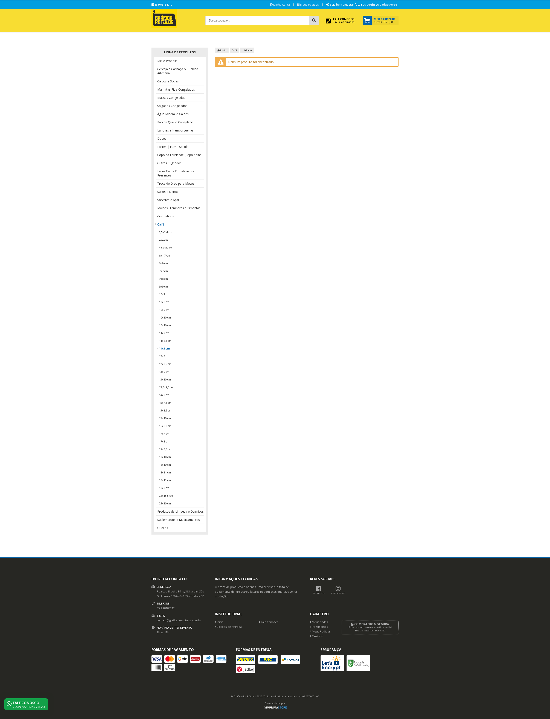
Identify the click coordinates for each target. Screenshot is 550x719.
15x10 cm (165, 418)
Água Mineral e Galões (173, 114)
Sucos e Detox (167, 192)
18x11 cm (165, 472)
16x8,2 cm (165, 426)
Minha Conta (281, 4)
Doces (161, 138)
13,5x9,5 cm (166, 387)
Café (160, 224)
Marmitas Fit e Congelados (176, 89)
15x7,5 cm (165, 403)
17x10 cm (165, 457)
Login (371, 4)
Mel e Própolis (167, 61)
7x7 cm (163, 271)
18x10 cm (165, 465)
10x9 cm (164, 310)
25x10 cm (165, 503)
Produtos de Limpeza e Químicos (180, 511)
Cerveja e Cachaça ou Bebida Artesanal (177, 71)
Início (223, 50)
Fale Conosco (269, 622)
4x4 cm (163, 240)
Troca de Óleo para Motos (175, 183)
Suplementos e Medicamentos (178, 520)
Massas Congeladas (171, 98)
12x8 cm (164, 356)
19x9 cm (164, 488)
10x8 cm (164, 302)
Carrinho (317, 636)
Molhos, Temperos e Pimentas (178, 208)
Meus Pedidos (309, 4)
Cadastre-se (388, 4)
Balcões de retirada (229, 627)
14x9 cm (164, 395)
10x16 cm (165, 325)
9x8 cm (163, 279)
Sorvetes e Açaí (168, 200)
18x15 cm (165, 480)
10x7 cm (164, 294)
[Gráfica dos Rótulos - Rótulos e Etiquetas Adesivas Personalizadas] (164, 27)
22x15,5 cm (166, 496)
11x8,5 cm (165, 341)
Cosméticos (165, 216)
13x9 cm (164, 372)
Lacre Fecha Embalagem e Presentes (175, 173)
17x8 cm (164, 441)
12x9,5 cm (165, 364)
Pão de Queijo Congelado (175, 122)
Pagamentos (319, 627)
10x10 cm (165, 317)
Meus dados (319, 622)
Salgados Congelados (172, 106)
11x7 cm (164, 333)
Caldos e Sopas (168, 81)
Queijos (162, 528)
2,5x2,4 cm (165, 232)
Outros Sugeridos (169, 163)
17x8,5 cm (165, 449)
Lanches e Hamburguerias (175, 130)
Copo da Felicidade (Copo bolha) (180, 155)
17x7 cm (164, 434)
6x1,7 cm (164, 255)
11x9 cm (164, 348)
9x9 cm (163, 286)
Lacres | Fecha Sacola (172, 147)
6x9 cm (163, 263)
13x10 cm (165, 379)
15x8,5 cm (165, 410)
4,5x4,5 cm (165, 248)
